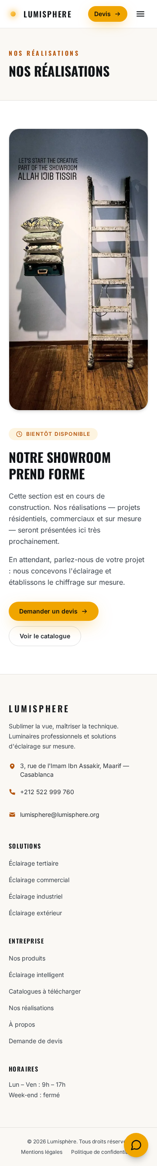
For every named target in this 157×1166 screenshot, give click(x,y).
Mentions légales (41, 1152)
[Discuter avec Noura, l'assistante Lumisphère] (136, 1145)
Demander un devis (48, 611)
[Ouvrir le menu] (140, 14)
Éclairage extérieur (35, 913)
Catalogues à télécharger (45, 991)
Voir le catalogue (45, 636)
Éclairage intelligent (36, 974)
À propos (22, 1024)
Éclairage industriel (35, 896)
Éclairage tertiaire (33, 863)
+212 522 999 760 (47, 791)
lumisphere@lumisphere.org (59, 814)
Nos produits (27, 958)
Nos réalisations (31, 1007)
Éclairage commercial (39, 879)
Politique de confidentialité (103, 1152)
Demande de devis (35, 1041)
